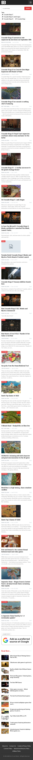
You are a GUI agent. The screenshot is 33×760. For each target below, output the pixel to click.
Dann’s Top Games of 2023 (10, 396)
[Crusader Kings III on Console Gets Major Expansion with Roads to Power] (11, 61)
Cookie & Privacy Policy (24, 746)
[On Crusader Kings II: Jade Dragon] (11, 191)
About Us (5, 746)
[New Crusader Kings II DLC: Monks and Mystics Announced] (11, 300)
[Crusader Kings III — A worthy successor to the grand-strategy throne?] (11, 159)
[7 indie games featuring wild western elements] (5, 724)
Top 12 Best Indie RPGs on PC (18, 716)
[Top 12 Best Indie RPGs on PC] (5, 717)
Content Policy (8, 748)
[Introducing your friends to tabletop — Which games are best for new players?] (5, 731)
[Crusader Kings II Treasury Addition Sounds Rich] (11, 273)
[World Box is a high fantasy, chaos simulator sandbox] (11, 479)
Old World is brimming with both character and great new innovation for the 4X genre (15, 457)
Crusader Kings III (8, 19)
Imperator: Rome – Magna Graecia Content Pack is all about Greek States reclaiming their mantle (15, 584)
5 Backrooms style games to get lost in (20, 662)
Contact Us (12, 746)
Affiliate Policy (16, 751)
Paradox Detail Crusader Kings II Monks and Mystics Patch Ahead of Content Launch (16, 256)
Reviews (4, 87)
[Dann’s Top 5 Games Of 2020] (11, 511)
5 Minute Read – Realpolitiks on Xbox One (15, 426)
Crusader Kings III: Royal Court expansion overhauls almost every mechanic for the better (15, 136)
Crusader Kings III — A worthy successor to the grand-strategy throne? (16, 169)
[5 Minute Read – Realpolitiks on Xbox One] (11, 417)
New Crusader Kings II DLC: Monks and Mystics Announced (14, 310)
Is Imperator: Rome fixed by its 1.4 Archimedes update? (12, 617)
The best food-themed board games (20, 696)
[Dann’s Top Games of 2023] (11, 387)
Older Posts (6, 634)
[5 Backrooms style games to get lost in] (5, 664)
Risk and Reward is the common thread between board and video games (14, 551)
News (3, 23)
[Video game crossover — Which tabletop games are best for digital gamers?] (5, 691)
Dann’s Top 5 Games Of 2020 (10, 520)
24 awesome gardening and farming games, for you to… (20, 710)
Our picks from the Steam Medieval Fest (15, 366)
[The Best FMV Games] (5, 684)
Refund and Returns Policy (21, 748)
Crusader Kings (21, 19)
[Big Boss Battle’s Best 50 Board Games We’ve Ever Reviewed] (5, 671)
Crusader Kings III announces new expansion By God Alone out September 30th (16, 39)
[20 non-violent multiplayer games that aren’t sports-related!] (5, 704)
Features (4, 186)
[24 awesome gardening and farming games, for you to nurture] (5, 711)
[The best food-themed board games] (5, 697)
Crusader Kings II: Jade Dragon (12, 16)
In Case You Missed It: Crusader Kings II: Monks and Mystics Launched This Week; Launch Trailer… (15, 228)
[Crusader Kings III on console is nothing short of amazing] (11, 93)
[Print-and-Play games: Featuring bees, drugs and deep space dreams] (5, 677)
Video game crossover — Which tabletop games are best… (19, 690)
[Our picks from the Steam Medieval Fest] (11, 357)
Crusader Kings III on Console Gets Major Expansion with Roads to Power (15, 71)
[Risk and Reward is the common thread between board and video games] (11, 541)
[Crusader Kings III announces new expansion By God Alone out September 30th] (11, 29)
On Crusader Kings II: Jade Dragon (12, 200)
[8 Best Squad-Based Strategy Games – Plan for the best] (5, 657)
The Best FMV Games (16, 682)
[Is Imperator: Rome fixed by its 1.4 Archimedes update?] (11, 607)
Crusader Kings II (8, 14)
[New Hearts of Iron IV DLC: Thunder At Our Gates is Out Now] (11, 325)
